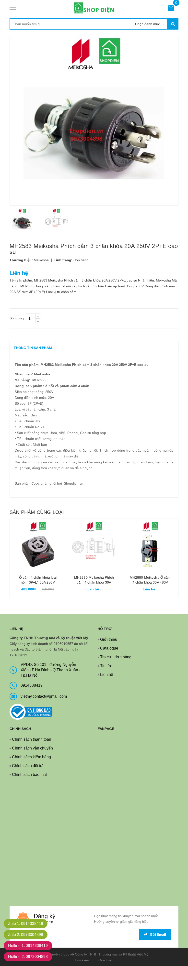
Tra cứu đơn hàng (115, 657)
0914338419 (32, 685)
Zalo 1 (25, 924)
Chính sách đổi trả (28, 766)
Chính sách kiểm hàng (31, 757)
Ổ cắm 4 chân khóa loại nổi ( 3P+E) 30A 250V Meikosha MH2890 (38, 582)
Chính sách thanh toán (31, 739)
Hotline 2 (28, 957)
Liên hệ (106, 675)
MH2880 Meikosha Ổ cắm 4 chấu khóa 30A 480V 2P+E (150, 582)
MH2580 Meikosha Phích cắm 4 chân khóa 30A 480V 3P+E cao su (94, 582)
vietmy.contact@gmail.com (44, 696)
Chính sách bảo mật (29, 774)
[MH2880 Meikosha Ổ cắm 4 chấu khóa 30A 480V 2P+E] (150, 547)
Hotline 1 (28, 946)
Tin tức (106, 666)
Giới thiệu (108, 639)
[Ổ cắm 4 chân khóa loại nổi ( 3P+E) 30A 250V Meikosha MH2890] (38, 547)
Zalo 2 (25, 935)
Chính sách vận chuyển (32, 748)
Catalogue (109, 648)
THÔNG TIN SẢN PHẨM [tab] (33, 348)
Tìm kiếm (82, 960)
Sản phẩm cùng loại (37, 512)
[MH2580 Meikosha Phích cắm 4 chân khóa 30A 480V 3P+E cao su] (94, 547)
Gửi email (158, 934)
